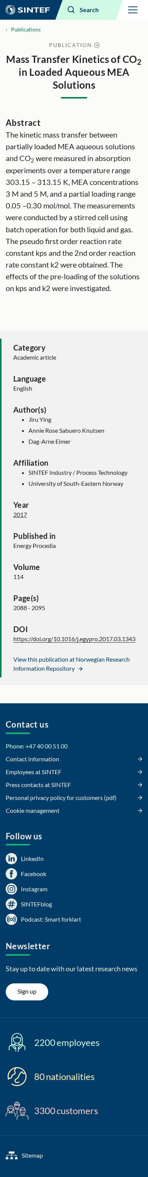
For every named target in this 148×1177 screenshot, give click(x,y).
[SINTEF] (27, 10)
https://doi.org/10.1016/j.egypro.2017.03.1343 (74, 638)
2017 (20, 514)
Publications (26, 29)
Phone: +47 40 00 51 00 (37, 746)
